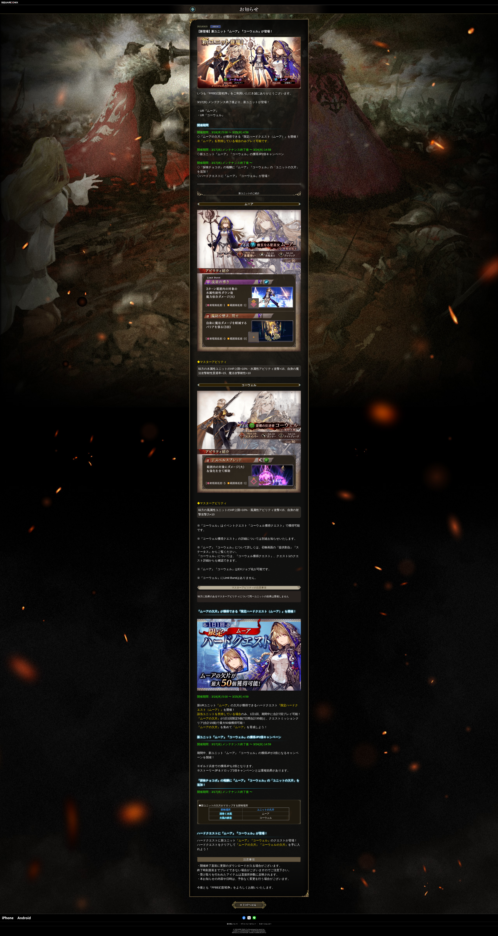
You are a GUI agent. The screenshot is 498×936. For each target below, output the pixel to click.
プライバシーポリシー (248, 924)
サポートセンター (265, 924)
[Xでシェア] (249, 919)
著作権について (232, 924)
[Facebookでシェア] (243, 919)
